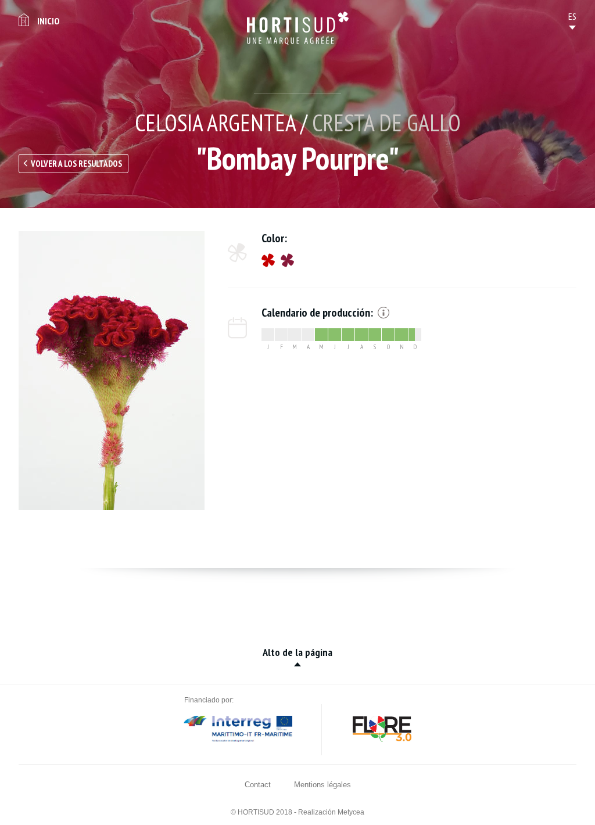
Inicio (48, 21)
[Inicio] (298, 28)
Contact (258, 784)
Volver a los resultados (76, 163)
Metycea (351, 812)
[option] (112, 370)
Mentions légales (322, 784)
